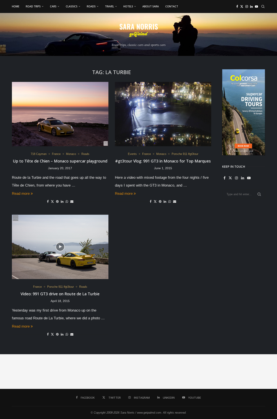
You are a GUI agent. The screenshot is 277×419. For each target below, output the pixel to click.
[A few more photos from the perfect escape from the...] (225, 371)
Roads (91, 6)
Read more (21, 194)
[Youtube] (256, 6)
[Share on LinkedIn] (62, 201)
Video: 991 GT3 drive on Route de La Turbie (60, 293)
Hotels (128, 6)
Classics (71, 6)
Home (15, 6)
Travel (109, 6)
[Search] (263, 6)
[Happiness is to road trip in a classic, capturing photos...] (259, 371)
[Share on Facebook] (48, 201)
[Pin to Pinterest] (57, 201)
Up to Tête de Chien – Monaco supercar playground (60, 161)
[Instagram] (246, 6)
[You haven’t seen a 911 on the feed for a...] (190, 371)
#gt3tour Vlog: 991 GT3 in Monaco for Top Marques (163, 161)
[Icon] (60, 246)
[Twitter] (241, 6)
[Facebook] (237, 6)
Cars (53, 6)
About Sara (150, 6)
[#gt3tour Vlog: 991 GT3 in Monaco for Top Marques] (163, 114)
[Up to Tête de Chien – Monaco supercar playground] (60, 114)
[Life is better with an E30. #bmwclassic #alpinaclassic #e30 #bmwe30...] (52, 371)
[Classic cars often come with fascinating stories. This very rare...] (86, 371)
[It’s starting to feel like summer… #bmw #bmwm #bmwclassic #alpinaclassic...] (155, 371)
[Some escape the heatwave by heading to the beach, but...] (121, 371)
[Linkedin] (251, 6)
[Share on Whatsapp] (67, 201)
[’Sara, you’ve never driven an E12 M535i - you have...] (17, 371)
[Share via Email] (71, 201)
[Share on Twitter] (52, 201)
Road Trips (33, 6)
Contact (171, 6)
